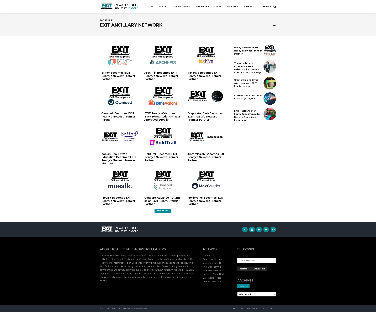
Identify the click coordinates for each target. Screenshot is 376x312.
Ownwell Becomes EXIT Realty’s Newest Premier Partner (118, 116)
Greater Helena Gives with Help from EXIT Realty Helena (246, 82)
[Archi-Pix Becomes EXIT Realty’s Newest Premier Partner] (163, 56)
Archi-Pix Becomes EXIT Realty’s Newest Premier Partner (161, 76)
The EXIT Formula (212, 267)
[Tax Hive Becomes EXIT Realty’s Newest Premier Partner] (206, 56)
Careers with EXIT (212, 263)
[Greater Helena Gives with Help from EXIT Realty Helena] (269, 83)
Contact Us (208, 255)
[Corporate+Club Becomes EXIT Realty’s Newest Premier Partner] (206, 96)
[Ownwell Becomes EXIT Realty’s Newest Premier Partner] (120, 96)
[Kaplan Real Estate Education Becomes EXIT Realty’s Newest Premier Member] (120, 137)
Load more (162, 211)
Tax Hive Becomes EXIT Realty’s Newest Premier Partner (204, 76)
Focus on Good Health (214, 274)
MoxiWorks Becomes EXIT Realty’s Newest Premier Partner (205, 201)
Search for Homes (212, 259)
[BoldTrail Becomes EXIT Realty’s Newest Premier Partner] (163, 137)
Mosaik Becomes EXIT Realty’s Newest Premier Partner (118, 201)
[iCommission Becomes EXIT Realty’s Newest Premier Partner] (206, 137)
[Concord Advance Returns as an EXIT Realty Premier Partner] (163, 181)
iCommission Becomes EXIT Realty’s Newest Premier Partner (206, 157)
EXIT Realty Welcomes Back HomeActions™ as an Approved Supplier (163, 116)
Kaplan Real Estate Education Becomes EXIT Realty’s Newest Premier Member (118, 158)
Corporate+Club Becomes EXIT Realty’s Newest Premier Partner (205, 116)
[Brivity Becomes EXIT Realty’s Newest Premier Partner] (120, 56)
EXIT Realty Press (212, 278)
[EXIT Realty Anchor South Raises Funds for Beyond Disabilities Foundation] (269, 114)
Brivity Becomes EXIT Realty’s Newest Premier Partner (118, 76)
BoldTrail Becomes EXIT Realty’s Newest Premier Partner (161, 157)
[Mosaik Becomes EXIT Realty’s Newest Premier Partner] (120, 181)
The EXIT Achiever (212, 270)
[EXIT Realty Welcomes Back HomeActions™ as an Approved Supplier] (163, 96)
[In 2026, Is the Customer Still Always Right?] (269, 98)
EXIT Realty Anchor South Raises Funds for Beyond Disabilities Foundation (247, 115)
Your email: (243, 255)
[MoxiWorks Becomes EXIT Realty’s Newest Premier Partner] (206, 181)
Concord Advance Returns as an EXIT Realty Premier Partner (162, 201)
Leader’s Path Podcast (214, 281)
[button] (269, 6)
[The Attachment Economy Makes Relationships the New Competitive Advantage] (269, 66)
